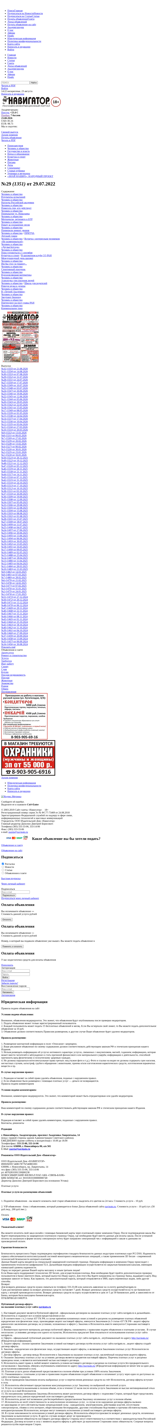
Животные (13, 159)
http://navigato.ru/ (140, 1338)
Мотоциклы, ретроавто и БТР (17, 219)
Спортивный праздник (13, 269)
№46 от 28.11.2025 (14, 469)
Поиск (10, 10)
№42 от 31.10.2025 (14, 480)
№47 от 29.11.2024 (14, 608)
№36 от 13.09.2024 (14, 638)
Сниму (4, 666)
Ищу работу (7, 663)
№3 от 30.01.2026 (14, 449)
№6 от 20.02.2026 (14, 441)
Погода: (5, 112)
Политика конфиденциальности (24, 41)
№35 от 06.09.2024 (14, 641)
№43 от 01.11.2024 (14, 619)
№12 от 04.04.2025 (14, 563)
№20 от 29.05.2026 (14, 402)
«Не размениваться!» (12, 241)
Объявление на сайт (11, 850)
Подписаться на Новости (20, 13)
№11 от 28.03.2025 (14, 566)
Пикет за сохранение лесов (15, 225)
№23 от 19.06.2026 (14, 393)
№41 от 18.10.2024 (14, 624)
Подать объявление (17, 19)
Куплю (4, 672)
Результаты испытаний (13, 197)
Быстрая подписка (11, 878)
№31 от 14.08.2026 (14, 371)
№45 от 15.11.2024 (14, 613)
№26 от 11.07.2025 (14, 524)
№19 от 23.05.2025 (14, 544)
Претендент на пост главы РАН (17, 302)
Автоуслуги (7, 652)
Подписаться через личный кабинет (20, 898)
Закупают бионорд (11, 297)
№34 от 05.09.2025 (14, 502)
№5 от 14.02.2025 (14, 583)
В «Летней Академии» (13, 291)
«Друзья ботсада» (10, 247)
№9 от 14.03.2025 (14, 572)
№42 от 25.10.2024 (14, 622)
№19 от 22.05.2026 (14, 405)
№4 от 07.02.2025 (14, 586)
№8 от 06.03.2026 (14, 435)
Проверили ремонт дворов (15, 230)
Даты (10, 165)
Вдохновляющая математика (16, 275)
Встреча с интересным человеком (42, 238)
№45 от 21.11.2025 (14, 471)
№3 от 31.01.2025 (14, 588)
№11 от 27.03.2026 (14, 427)
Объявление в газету (12, 845)
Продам (5, 677)
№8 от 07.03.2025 (14, 574)
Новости (38, 13)
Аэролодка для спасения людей (17, 280)
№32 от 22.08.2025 (14, 508)
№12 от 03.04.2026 (14, 424)
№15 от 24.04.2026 (14, 416)
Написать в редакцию (18, 46)
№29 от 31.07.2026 (14, 377)
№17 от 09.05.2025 (14, 549)
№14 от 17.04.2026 (14, 418)
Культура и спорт (16, 156)
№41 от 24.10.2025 (14, 482)
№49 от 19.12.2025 (14, 460)
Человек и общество (18, 148)
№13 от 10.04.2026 (14, 421)
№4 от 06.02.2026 (14, 446)
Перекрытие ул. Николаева (15, 213)
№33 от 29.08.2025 (14, 505)
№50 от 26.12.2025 (14, 457)
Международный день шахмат (17, 258)
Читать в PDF (8, 85)
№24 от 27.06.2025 (14, 530)
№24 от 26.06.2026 (14, 391)
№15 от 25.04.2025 (14, 555)
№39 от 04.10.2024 (14, 630)
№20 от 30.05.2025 (14, 541)
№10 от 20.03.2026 (14, 430)
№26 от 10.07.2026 (14, 385)
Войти (10, 49)
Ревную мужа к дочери (13, 286)
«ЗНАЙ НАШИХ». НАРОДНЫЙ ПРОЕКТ (30, 176)
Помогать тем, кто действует (16, 208)
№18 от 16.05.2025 (14, 547)
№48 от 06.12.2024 (14, 605)
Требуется (6, 661)
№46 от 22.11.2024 (14, 611)
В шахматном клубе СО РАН (36, 255)
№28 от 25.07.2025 (14, 519)
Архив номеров (9, 134)
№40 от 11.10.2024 (14, 627)
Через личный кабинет (13, 883)
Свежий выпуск (9, 132)
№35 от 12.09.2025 (14, 499)
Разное (4, 686)
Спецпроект (13, 168)
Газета (31, 19)
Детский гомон (9, 236)
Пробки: (5, 115)
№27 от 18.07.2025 (14, 521)
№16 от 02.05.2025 (14, 552)
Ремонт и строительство (14, 655)
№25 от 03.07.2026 (14, 388)
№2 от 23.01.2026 (14, 452)
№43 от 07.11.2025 (14, 477)
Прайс (10, 35)
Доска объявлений (17, 21)
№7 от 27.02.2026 (14, 438)
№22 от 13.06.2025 (14, 535)
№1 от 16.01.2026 (14, 455)
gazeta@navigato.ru (18, 832)
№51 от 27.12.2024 (14, 597)
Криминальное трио (12, 308)
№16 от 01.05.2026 (14, 413)
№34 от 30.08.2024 (14, 644)
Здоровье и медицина (18, 173)
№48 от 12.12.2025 (14, 463)
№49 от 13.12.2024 (14, 602)
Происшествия (15, 145)
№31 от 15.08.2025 (14, 510)
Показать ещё (8, 647)
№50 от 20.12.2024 (14, 599)
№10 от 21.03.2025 (14, 569)
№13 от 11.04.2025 (14, 560)
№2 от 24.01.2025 (14, 591)
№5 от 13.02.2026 (14, 444)
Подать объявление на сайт (21, 24)
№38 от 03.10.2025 (14, 491)
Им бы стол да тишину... (14, 263)
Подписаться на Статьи (19, 16)
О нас (10, 30)
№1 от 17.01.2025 (14, 594)
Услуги (5, 658)
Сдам (4, 669)
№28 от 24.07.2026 (14, 379)
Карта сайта (13, 44)
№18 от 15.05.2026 (14, 407)
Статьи (36, 16)
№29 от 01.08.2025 (14, 516)
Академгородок (15, 27)
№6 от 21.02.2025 (14, 580)
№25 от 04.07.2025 (14, 527)
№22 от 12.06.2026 (14, 396)
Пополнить (7, 965)
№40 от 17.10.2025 (14, 485)
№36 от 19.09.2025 (14, 496)
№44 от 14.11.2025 (14, 474)
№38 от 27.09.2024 (14, 633)
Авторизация (8, 995)
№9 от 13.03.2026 (14, 432)
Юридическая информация (21, 38)
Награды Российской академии (17, 202)
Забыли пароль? (9, 983)
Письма (11, 162)
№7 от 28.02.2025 (14, 577)
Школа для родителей (35, 283)
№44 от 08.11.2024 (14, 616)
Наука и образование (18, 154)
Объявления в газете (16, 873)
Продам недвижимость (13, 675)
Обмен (4, 689)
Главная (18, 10)
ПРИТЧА (29, 233)
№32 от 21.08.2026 (14, 368)
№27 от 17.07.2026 (14, 382)
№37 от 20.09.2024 (14, 636)
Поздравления (8, 691)
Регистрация (8, 980)
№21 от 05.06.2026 (14, 399)
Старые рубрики (16, 170)
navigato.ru (110, 1206)
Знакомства (7, 683)
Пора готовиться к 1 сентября (16, 252)
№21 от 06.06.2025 (14, 538)
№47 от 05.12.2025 (14, 466)
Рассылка (10, 864)
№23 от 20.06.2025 (14, 533)
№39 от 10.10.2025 (14, 488)
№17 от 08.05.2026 (14, 410)
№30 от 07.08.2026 (14, 374)
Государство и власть (18, 151)
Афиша (11, 33)
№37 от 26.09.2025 (14, 494)
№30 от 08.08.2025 (14, 513)
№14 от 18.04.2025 (14, 558)
